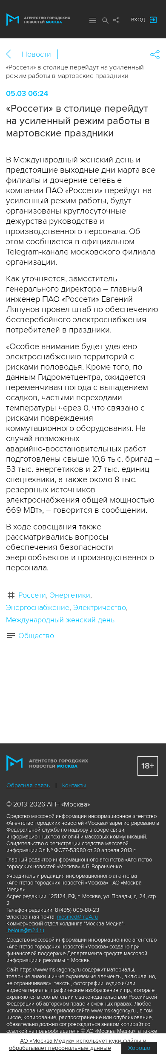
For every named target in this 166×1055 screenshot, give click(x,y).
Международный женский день (60, 619)
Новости (36, 54)
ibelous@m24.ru (25, 930)
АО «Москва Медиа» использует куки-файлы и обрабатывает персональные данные (77, 1044)
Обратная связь (28, 785)
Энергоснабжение (37, 607)
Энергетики (70, 595)
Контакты (74, 785)
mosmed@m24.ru (77, 916)
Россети (32, 595)
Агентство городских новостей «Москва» (38, 19)
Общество (36, 635)
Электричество (99, 607)
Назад (14, 54)
